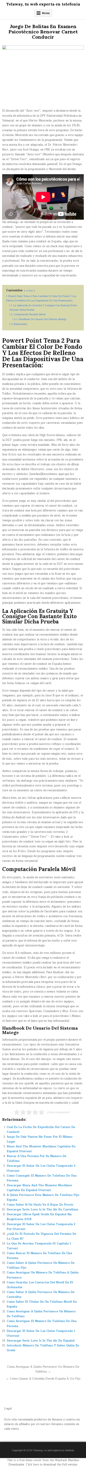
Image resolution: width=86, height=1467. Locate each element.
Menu (46, 13)
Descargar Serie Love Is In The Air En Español (41, 1340)
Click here (32, 1464)
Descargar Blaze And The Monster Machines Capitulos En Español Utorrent (39, 1188)
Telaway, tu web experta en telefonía (43, 4)
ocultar (29, 290)
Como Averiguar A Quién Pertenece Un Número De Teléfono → (43, 1369)
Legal (8, 1408)
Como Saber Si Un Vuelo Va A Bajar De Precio (40, 1204)
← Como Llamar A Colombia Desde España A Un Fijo (43, 1378)
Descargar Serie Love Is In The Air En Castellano (42, 1209)
